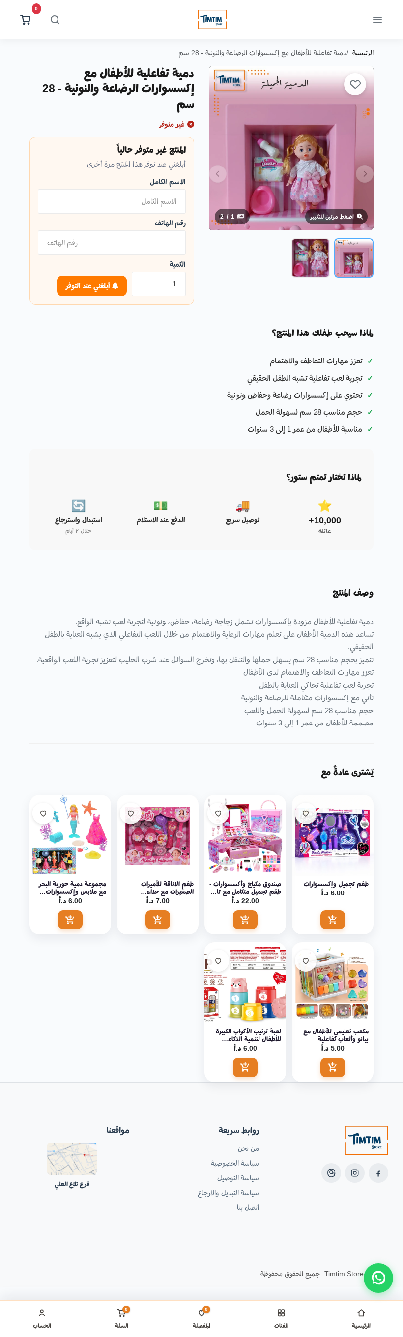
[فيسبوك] (378, 1173)
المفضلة (201, 1318)
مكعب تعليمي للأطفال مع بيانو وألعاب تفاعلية (336, 1035)
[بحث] (55, 19)
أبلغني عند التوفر (89, 286)
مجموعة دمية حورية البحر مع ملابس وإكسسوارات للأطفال (72, 888)
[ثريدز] (331, 1173)
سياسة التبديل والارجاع (228, 1193)
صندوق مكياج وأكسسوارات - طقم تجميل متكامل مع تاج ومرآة (245, 888)
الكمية (178, 264)
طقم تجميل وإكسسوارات (336, 884)
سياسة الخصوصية (235, 1163)
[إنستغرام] (355, 1173)
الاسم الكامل (168, 182)
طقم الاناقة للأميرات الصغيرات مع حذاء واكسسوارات (167, 888)
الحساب (42, 1326)
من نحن (248, 1148)
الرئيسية (363, 52)
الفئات (281, 1326)
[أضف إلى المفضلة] (355, 84)
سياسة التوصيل (238, 1178)
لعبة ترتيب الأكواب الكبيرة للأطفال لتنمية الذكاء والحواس (248, 1035)
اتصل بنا (248, 1207)
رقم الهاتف (170, 223)
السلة (121, 1318)
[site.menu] (377, 19)
